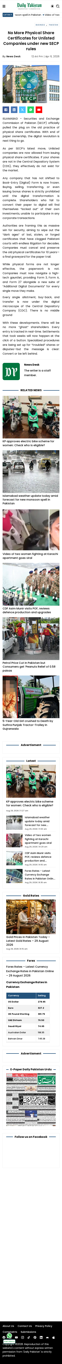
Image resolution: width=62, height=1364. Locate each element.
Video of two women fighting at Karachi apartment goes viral (30, 556)
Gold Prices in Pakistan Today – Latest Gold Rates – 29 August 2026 (28, 941)
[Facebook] (6, 109)
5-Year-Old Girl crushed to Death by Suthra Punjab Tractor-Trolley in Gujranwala (28, 725)
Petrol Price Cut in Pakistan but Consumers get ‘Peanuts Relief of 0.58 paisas (29, 667)
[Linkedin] (41, 1337)
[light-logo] (30, 6)
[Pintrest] (35, 1337)
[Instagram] (22, 1337)
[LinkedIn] (14, 109)
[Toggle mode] (52, 6)
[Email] (39, 109)
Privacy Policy (43, 1326)
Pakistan (53, 25)
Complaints (10, 1332)
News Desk (13, 56)
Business (40, 25)
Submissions (28, 1332)
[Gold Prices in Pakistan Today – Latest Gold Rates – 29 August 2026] (31, 917)
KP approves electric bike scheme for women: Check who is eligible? (28, 443)
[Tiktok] (28, 1337)
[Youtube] (16, 1337)
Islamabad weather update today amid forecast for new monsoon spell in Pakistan (30, 500)
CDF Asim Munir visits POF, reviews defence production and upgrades (27, 610)
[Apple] (53, 1337)
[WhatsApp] (30, 109)
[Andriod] (47, 1337)
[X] (22, 109)
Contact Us (25, 1326)
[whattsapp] (9, 1336)
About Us (8, 1326)
